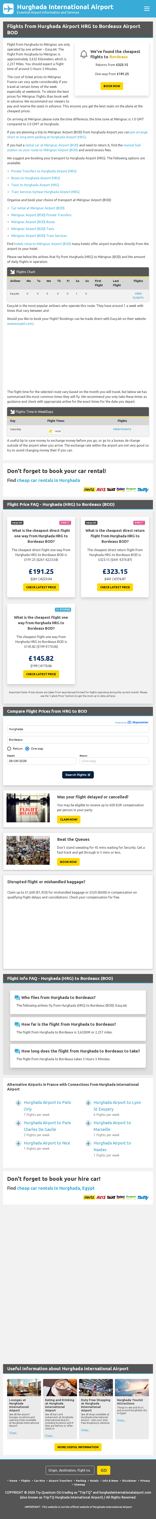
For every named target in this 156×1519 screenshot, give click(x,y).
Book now (112, 86)
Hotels (94, 1480)
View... (13, 1433)
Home (13, 1480)
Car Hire (39, 1480)
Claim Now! (68, 819)
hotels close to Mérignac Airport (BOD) (42, 244)
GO (104, 1470)
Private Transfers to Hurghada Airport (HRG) (44, 171)
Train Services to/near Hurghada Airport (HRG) (45, 192)
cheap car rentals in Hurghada (48, 480)
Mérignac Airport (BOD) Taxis (32, 229)
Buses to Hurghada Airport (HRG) (35, 178)
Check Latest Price (41, 587)
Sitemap (79, 1484)
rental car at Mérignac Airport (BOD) (51, 145)
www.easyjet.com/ (20, 323)
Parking (81, 1480)
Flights (25, 1480)
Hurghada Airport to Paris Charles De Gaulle (47, 1128)
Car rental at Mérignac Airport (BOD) (38, 208)
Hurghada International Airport (65, 8)
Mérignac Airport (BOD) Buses (33, 222)
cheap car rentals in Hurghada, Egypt (56, 1188)
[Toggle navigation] (147, 8)
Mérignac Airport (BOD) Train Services (39, 236)
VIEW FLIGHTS (122, 429)
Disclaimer (129, 1480)
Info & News (110, 1480)
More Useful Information (78, 1447)
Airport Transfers (60, 1480)
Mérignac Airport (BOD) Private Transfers (41, 215)
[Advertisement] (78, 357)
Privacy (145, 1480)
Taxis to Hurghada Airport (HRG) (35, 185)
